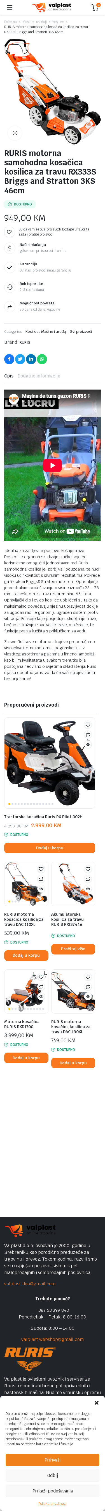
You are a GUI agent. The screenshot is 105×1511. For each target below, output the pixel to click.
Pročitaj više (73, 948)
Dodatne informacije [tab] (39, 376)
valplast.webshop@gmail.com (52, 1339)
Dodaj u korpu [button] (49, 847)
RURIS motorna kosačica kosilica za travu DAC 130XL (70, 1026)
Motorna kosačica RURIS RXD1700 (21, 1024)
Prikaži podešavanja (52, 1491)
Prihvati (53, 1460)
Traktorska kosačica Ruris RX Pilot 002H (43, 816)
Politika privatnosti (52, 1503)
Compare (88, 734)
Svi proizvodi (81, 331)
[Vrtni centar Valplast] (52, 7)
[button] (96, 1403)
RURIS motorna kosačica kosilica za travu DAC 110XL (23, 919)
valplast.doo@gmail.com (29, 1284)
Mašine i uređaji (34, 22)
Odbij (52, 1475)
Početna (10, 22)
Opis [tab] (8, 376)
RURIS (25, 342)
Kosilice (58, 22)
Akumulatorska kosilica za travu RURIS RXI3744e (67, 919)
